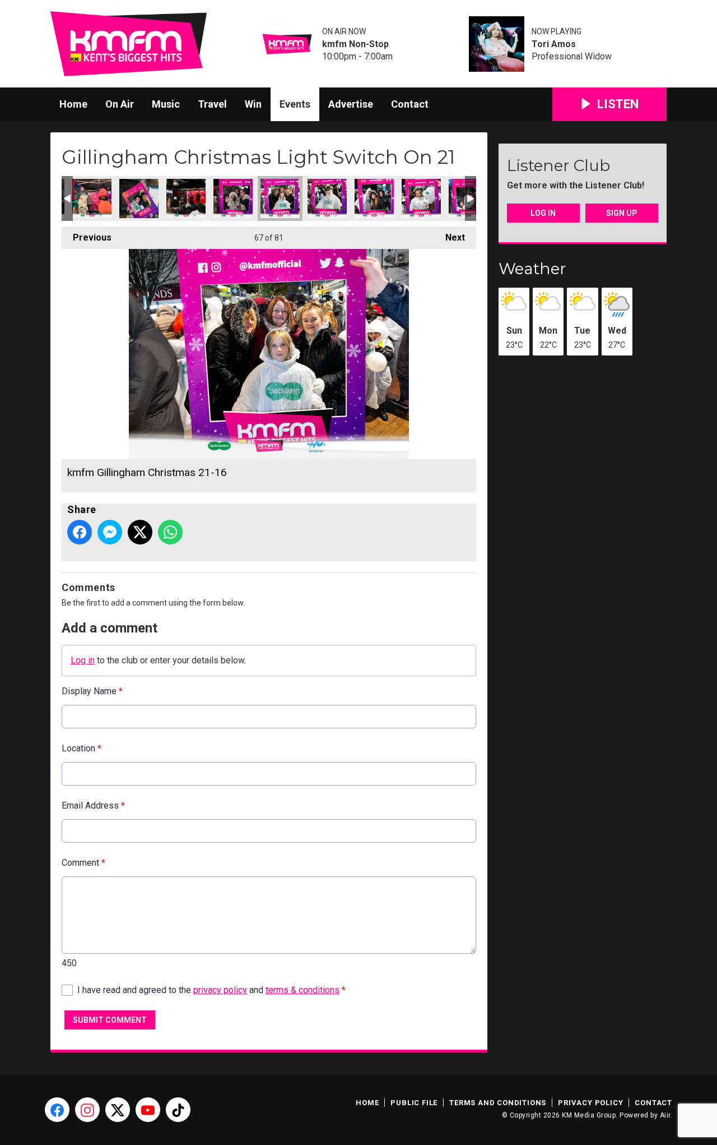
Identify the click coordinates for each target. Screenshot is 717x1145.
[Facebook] (57, 1109)
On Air (119, 104)
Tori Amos (554, 44)
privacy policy (220, 990)
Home (73, 104)
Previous (86, 237)
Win (253, 104)
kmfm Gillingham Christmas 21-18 (186, 198)
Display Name (92, 691)
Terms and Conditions (497, 1102)
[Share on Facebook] (79, 532)
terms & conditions (302, 990)
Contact (410, 104)
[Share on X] (140, 532)
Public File (413, 1102)
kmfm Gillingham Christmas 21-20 (91, 198)
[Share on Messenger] (109, 532)
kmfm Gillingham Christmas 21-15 (327, 198)
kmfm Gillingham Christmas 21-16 (280, 198)
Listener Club (558, 165)
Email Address (93, 805)
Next (449, 237)
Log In (543, 213)
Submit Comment (110, 1019)
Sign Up (621, 213)
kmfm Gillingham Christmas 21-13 (421, 198)
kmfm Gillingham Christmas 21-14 (374, 198)
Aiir (665, 1115)
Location (81, 748)
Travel (212, 104)
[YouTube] (148, 1109)
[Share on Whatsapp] (170, 532)
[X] (117, 1109)
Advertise (350, 104)
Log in (83, 660)
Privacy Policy (590, 1102)
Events (295, 104)
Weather (532, 268)
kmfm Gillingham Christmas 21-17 (233, 198)
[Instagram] (87, 1109)
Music (166, 104)
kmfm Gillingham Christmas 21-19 (139, 198)
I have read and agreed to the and (211, 990)
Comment (83, 862)
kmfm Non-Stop (355, 44)
